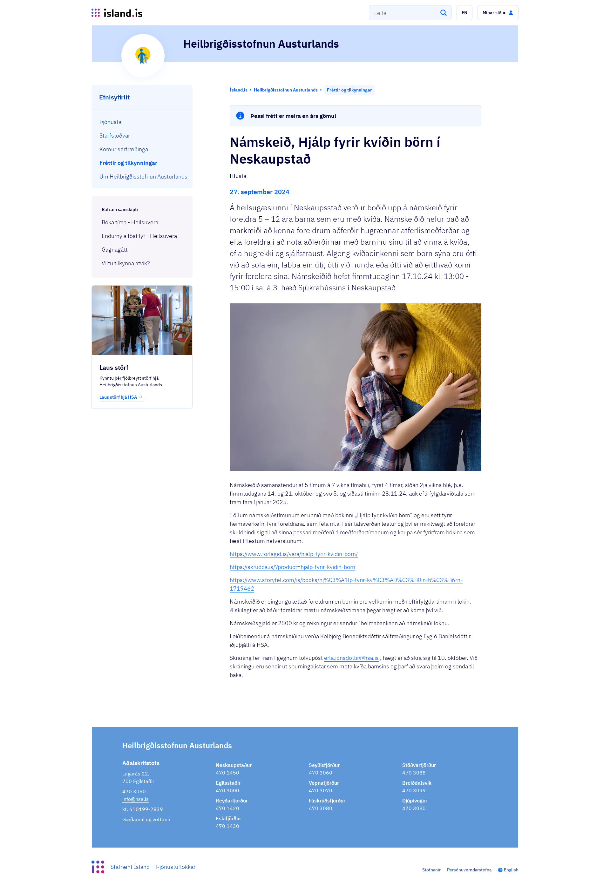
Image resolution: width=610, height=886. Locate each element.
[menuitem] (142, 122)
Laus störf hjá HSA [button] (118, 397)
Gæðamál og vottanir (146, 819)
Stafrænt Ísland (130, 866)
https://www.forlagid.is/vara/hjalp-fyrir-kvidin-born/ (294, 554)
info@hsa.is (135, 799)
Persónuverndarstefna (469, 870)
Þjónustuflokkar (175, 866)
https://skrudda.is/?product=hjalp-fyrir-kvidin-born (292, 567)
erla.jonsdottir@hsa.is (351, 657)
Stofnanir (431, 870)
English (511, 870)
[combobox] (410, 12)
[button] (464, 12)
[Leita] (443, 12)
